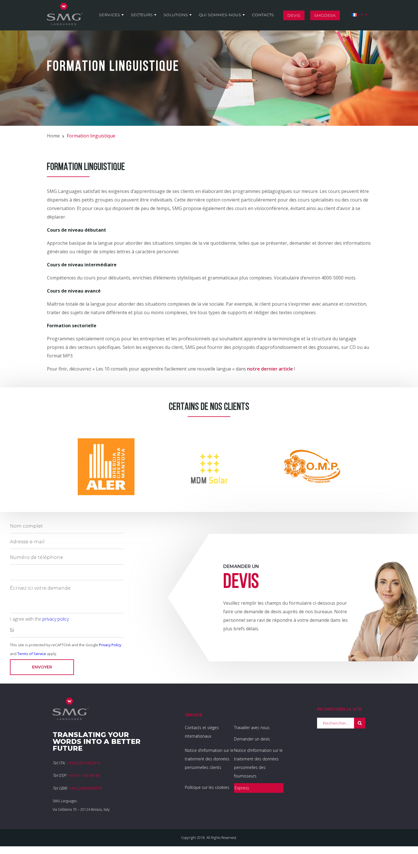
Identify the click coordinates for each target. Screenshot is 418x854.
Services (109, 14)
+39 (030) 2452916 (83, 762)
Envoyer (42, 667)
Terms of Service (31, 653)
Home (53, 136)
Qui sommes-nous (220, 14)
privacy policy (55, 619)
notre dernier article (270, 369)
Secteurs (142, 14)
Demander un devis (252, 739)
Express (242, 788)
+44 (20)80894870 (85, 788)
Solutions (176, 14)
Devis (293, 15)
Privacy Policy (110, 644)
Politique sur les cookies (207, 787)
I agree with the (39, 619)
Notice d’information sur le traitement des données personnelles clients (209, 759)
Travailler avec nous (252, 727)
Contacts (263, 14)
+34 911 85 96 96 (84, 775)
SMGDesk (325, 15)
